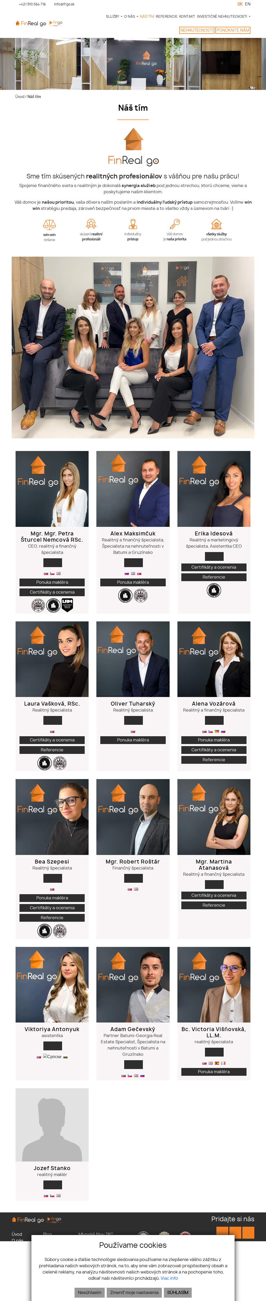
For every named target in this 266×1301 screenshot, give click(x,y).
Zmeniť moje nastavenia (134, 1293)
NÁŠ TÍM (147, 16)
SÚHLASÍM (177, 1293)
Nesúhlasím (89, 1293)
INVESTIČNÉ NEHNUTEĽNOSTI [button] (222, 16)
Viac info (169, 1278)
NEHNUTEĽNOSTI (197, 30)
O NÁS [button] (130, 16)
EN (247, 4)
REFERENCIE (166, 16)
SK (240, 4)
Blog (47, 1234)
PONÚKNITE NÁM (233, 30)
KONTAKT (187, 16)
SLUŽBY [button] (113, 16)
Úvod (19, 97)
